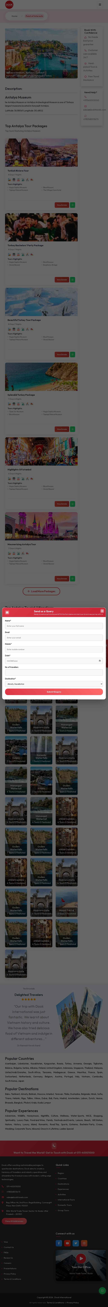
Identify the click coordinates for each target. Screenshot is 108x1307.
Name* (8, 621)
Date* (7, 655)
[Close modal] (102, 611)
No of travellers (11, 667)
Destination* (10, 679)
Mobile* (8, 644)
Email (7, 632)
